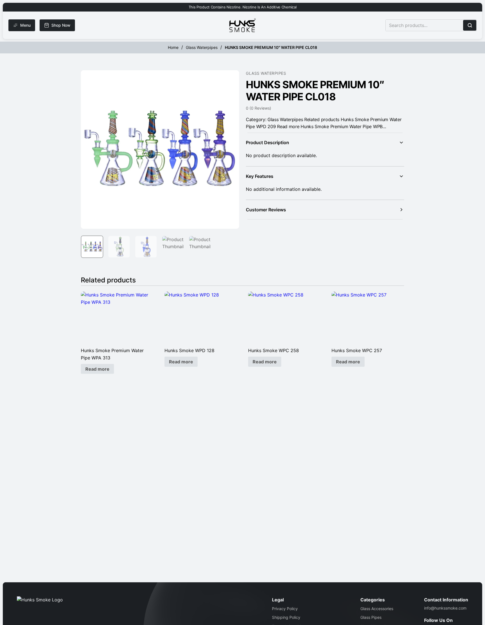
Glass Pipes (370, 617)
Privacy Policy (285, 608)
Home (173, 47)
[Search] (469, 25)
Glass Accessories (376, 608)
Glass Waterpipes (202, 47)
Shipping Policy (286, 617)
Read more (97, 369)
